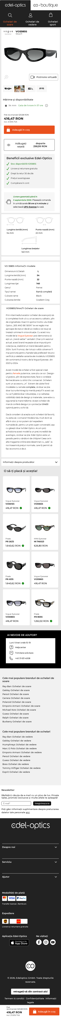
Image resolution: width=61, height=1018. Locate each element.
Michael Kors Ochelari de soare (19, 709)
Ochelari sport (53, 23)
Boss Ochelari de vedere (15, 764)
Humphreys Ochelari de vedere (19, 744)
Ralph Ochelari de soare (15, 717)
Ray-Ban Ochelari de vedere (17, 736)
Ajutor (5, 876)
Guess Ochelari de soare (15, 713)
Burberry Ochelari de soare (17, 721)
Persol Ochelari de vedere (16, 756)
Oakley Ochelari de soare (16, 690)
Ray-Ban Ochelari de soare (16, 686)
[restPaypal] (21, 898)
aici (28, 812)
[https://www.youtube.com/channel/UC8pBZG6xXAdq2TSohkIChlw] (53, 942)
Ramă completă (44, 291)
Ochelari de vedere (32, 23)
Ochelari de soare (10, 23)
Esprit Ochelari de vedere (16, 772)
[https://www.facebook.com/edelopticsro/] (39, 942)
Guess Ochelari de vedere (16, 760)
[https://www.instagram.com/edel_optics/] (46, 942)
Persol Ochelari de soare (15, 694)
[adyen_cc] (4, 898)
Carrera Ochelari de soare (16, 698)
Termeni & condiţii (14, 998)
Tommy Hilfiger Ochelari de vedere (21, 768)
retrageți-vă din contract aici (30, 991)
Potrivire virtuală (46, 77)
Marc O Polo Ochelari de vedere (19, 748)
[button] (15, 5)
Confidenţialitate (35, 998)
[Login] (30, 15)
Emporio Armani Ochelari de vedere (22, 752)
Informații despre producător (18, 462)
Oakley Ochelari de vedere (16, 740)
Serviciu (7, 861)
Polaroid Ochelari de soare (16, 702)
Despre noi (8, 847)
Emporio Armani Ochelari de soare (21, 706)
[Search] (10, 15)
